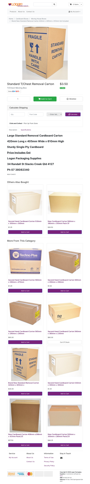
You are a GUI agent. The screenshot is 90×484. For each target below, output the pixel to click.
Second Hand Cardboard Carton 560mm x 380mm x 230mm (64, 332)
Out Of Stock (64, 342)
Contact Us (30, 11)
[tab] (13, 130)
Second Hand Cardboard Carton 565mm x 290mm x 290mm (64, 281)
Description (13, 130)
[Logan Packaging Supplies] (18, 4)
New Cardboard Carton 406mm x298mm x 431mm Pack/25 (25, 435)
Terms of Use (48, 457)
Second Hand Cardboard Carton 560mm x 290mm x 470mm (24, 281)
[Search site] (54, 4)
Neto (61, 476)
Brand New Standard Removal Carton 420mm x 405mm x (23, 384)
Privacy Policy (49, 461)
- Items (75, 4)
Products (13, 11)
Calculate (73, 114)
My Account (13, 457)
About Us (21, 11)
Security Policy (49, 465)
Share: (10, 91)
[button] (74, 12)
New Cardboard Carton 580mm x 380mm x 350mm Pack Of (61, 222)
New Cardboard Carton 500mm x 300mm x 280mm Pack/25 (61, 435)
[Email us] (61, 458)
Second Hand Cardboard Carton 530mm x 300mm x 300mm (24, 222)
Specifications (26, 130)
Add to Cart (46, 99)
